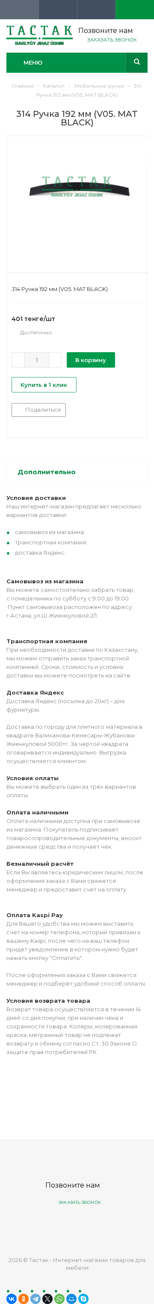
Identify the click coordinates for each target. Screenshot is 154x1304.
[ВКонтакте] (11, 1299)
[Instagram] (108, 1224)
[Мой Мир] (71, 1299)
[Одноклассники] (23, 1299)
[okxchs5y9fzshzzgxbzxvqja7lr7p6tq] (77, 202)
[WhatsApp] (59, 1299)
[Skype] (83, 1299)
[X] (47, 1299)
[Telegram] (35, 1299)
